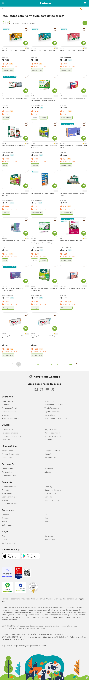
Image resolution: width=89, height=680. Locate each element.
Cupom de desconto (52, 490)
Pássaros (5, 518)
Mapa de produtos (38, 646)
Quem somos (7, 401)
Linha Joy (48, 487)
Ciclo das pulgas (50, 493)
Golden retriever (8, 543)
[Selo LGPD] (33, 593)
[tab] (4, 23)
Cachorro (5, 515)
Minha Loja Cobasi (51, 500)
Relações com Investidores (55, 418)
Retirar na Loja (50, 458)
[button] (3, 3)
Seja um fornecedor (52, 412)
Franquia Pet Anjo (9, 476)
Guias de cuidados (9, 504)
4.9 (28, 48)
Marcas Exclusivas (9, 487)
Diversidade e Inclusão (53, 405)
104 (70, 364)
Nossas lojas (49, 401)
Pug (3, 536)
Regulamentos (50, 429)
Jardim (4, 522)
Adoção (47, 472)
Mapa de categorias (22, 646)
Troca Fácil (6, 440)
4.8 (85, 48)
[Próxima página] (77, 364)
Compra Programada (10, 454)
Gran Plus (48, 497)
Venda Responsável (52, 408)
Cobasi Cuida (7, 458)
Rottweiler (48, 536)
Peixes (47, 522)
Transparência (50, 415)
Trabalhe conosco (9, 412)
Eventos (5, 405)
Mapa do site (7, 646)
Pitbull (4, 539)
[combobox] (44, 9)
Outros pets (6, 525)
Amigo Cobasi (7, 451)
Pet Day (5, 500)
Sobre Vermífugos (9, 497)
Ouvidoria (48, 440)
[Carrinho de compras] (84, 3)
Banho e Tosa (7, 469)
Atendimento (7, 429)
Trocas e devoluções (52, 436)
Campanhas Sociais (9, 408)
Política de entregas (10, 433)
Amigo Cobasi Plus (52, 451)
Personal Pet (7, 472)
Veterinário (48, 469)
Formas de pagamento (11, 436)
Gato (46, 515)
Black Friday (7, 493)
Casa (46, 518)
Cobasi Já (48, 454)
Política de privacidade (53, 433)
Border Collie (49, 539)
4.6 (28, 286)
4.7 (28, 143)
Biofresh (5, 490)
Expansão (6, 415)
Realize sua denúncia (10, 418)
